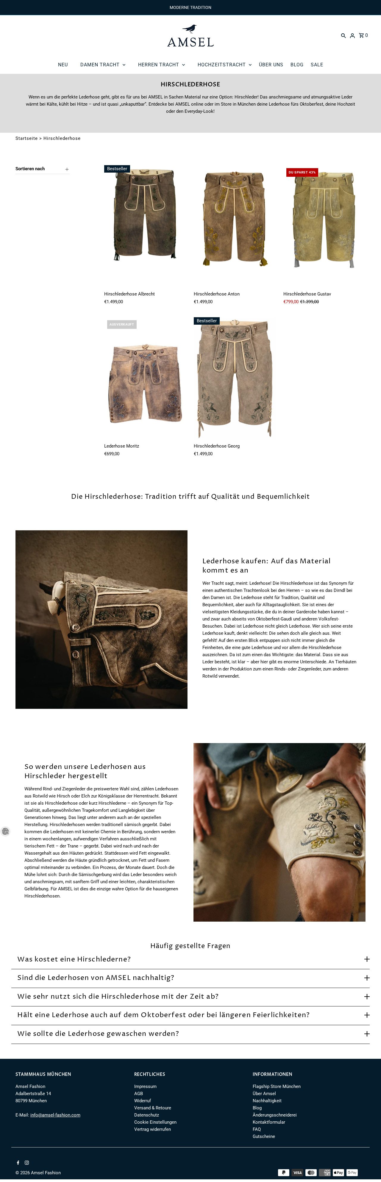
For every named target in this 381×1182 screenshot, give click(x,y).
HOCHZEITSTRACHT (222, 65)
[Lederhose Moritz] (145, 378)
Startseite (26, 138)
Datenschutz (146, 1115)
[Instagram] (26, 1163)
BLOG (297, 65)
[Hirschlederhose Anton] (235, 226)
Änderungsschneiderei (275, 1115)
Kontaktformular (269, 1122)
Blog (257, 1108)
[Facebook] (17, 1163)
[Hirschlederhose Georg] (235, 378)
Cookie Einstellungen (155, 1122)
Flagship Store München (277, 1086)
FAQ (257, 1129)
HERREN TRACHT (158, 65)
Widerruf (142, 1100)
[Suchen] (343, 35)
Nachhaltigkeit (267, 1100)
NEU (63, 65)
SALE (317, 65)
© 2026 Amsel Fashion (38, 1172)
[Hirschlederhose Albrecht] (145, 226)
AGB (138, 1093)
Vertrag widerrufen (152, 1129)
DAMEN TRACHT (100, 65)
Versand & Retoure (152, 1108)
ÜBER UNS (271, 65)
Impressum (145, 1086)
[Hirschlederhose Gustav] (324, 226)
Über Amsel (264, 1093)
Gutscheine (264, 1136)
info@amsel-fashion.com (55, 1115)
